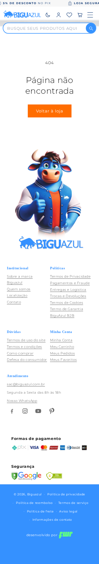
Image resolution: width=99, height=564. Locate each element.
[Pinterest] (51, 411)
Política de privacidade (66, 494)
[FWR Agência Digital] (66, 535)
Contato (14, 302)
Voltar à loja (49, 111)
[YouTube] (38, 411)
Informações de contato (52, 520)
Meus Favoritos (63, 360)
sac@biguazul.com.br (26, 384)
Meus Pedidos (62, 353)
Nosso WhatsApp (22, 401)
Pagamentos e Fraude (70, 283)
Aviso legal (68, 511)
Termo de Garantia (66, 309)
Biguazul (34, 494)
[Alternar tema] (48, 15)
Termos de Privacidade (70, 276)
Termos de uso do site (26, 340)
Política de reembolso (34, 503)
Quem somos (19, 289)
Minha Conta (61, 340)
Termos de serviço (73, 503)
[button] (80, 15)
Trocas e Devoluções (68, 296)
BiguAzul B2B (62, 315)
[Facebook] (12, 411)
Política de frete (40, 511)
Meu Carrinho (62, 347)
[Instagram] (25, 411)
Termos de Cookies (66, 302)
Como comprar (20, 353)
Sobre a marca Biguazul (20, 279)
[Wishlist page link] (69, 15)
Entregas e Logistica (68, 290)
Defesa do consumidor (27, 360)
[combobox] (46, 28)
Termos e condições (24, 347)
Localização (17, 295)
